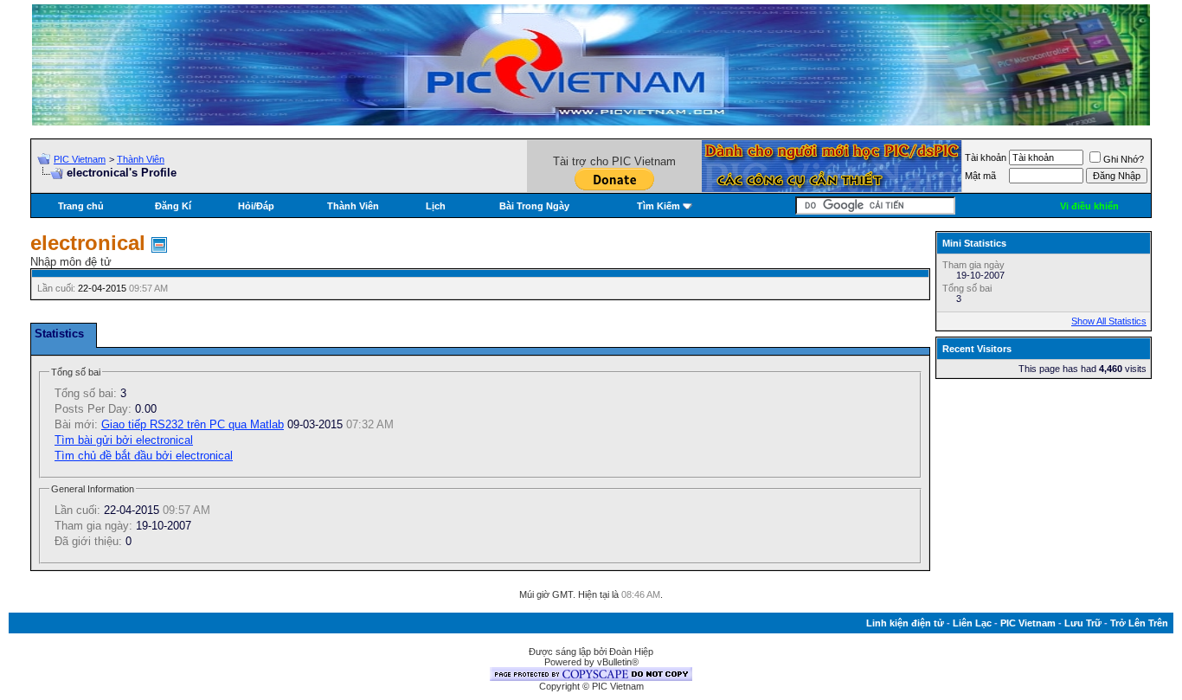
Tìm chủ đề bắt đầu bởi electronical (144, 455)
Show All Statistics (1109, 321)
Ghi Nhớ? (1123, 159)
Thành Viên (140, 159)
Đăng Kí (173, 206)
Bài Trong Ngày (534, 206)
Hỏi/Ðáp (256, 206)
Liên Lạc (972, 623)
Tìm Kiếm (658, 206)
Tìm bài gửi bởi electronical (124, 439)
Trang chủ (81, 206)
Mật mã (980, 175)
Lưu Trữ (1083, 623)
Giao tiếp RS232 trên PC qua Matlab (192, 424)
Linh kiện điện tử (905, 623)
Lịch (436, 206)
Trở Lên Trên (1139, 623)
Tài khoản (985, 157)
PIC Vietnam (80, 159)
